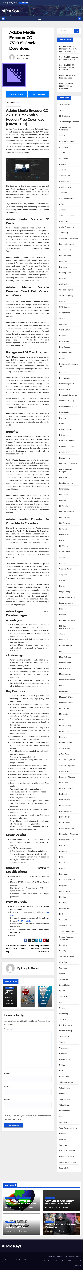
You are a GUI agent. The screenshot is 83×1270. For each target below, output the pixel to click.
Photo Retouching (66, 828)
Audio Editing (64, 221)
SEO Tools (63, 962)
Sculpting (63, 945)
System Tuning (65, 1031)
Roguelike (63, 903)
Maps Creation (65, 674)
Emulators (63, 494)
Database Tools (65, 353)
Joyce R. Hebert (43, 1002)
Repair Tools (64, 891)
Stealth (62, 1002)
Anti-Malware (65, 181)
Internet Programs (67, 620)
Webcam (62, 1134)
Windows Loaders (66, 1156)
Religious (63, 885)
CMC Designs (64, 307)
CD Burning (64, 284)
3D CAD (62, 110)
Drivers (62, 435)
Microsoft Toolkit (66, 703)
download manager (67, 401)
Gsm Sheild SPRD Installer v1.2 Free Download (66, 67)
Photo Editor (64, 823)
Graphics (63, 574)
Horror (62, 586)
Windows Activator (67, 1151)
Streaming (63, 1014)
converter (63, 324)
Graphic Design (65, 569)
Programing (64, 851)
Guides (62, 580)
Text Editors (64, 1036)
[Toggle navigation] (39, 18)
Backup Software (66, 244)
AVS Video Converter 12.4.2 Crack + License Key (16, 948)
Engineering (64, 500)
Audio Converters (66, 215)
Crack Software (65, 330)
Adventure (63, 158)
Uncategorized (65, 1048)
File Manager (64, 517)
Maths (61, 685)
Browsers (63, 267)
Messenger (64, 691)
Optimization (64, 771)
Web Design (64, 1122)
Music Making (65, 725)
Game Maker (64, 552)
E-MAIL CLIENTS (66, 452)
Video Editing (64, 1088)
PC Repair (63, 794)
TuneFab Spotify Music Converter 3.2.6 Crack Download (39, 948)
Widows (62, 1139)
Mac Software (65, 657)
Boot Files (63, 261)
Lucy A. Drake (25, 55)
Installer (62, 614)
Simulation (63, 968)
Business (63, 278)
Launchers (63, 640)
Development (64, 378)
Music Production (66, 731)
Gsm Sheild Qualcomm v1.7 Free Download (59, 1202)
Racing (62, 868)
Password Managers (67, 777)
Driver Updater (65, 429)
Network (62, 737)
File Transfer (64, 523)
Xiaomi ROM (64, 1168)
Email (7, 1086)
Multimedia (9, 987)
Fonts (61, 540)
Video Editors (64, 1099)
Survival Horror (66, 1025)
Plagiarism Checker (67, 840)
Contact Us (77, 1265)
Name (7, 1073)
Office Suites (64, 748)
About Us (78, 1261)
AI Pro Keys (10, 11)
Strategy (62, 1008)
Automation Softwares (68, 238)
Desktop (62, 372)
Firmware (63, 529)
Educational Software (68, 464)
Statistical (63, 996)
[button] (75, 19)
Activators (63, 147)
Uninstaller (63, 1054)
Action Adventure (66, 141)
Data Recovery (65, 347)
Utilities (62, 1065)
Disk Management (66, 384)
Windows (63, 1145)
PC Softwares (65, 805)
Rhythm (62, 897)
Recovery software (67, 880)
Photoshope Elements (68, 834)
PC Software (64, 800)
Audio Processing (66, 227)
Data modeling (65, 341)
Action (62, 135)
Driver (61, 424)
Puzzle (62, 863)
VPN (61, 1116)
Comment (8, 1029)
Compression (64, 313)
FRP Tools (63, 546)
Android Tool (64, 175)
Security (62, 951)
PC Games (63, 783)
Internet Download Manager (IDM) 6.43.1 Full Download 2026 (68, 48)
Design (62, 358)
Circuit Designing (66, 290)
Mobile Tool (64, 708)
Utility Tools (64, 1076)
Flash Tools (64, 534)
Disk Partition (64, 389)
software (63, 974)
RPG (61, 914)
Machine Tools (65, 663)
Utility (61, 1071)
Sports (62, 991)
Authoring (63, 233)
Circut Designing (66, 295)
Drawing (62, 418)
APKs (61, 204)
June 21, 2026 (12, 1207)
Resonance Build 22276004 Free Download (66, 85)
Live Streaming (65, 645)
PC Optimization (66, 788)
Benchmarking (65, 255)
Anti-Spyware (65, 187)
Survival (62, 1019)
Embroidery (64, 489)
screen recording (66, 931)
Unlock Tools (64, 1059)
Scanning (63, 920)
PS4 (61, 857)
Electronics (64, 477)
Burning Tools (65, 273)
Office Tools (64, 754)
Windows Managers (67, 1162)
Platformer (63, 845)
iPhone (62, 634)
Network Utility (65, 743)
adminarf (64, 1207)
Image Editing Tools (67, 597)
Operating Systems (67, 760)
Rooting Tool (64, 908)
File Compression (66, 512)
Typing (62, 1042)
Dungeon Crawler (66, 446)
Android (62, 170)
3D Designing (64, 116)
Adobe (62, 153)
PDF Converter (65, 811)
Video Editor (64, 1094)
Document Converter (68, 395)
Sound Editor (64, 985)
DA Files (62, 335)
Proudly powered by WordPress (12, 1260)
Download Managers (68, 406)
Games (62, 557)
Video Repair (64, 1105)
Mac (61, 651)
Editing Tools (64, 458)
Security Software (66, 956)
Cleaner (62, 301)
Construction (64, 318)
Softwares (63, 979)
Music (61, 720)
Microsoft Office (66, 697)
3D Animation (64, 105)
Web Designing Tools (68, 1128)
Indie (61, 609)
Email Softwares (66, 483)
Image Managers (66, 603)
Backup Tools (65, 250)
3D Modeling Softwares (69, 122)
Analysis (62, 164)
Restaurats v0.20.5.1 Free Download (60, 1226)
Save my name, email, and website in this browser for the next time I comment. (27, 1117)
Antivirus (63, 193)
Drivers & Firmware (67, 441)
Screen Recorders (67, 925)
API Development (66, 198)
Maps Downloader (67, 680)
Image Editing (64, 592)
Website (7, 1099)
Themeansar (6, 1262)
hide (17, 102)
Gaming (62, 563)
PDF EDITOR (64, 817)
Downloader (64, 412)
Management (64, 668)
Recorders (63, 874)
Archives (63, 210)
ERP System (64, 506)
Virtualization (64, 1111)
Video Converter (66, 1082)
